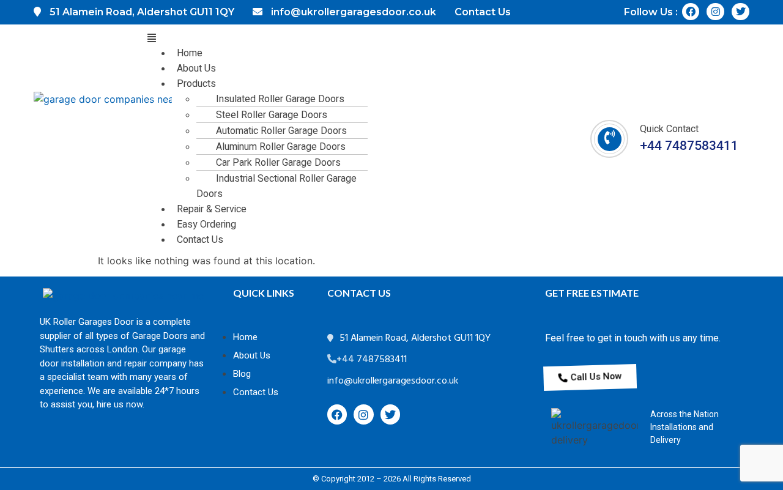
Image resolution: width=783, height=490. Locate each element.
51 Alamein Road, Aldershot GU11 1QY (415, 338)
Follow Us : (651, 12)
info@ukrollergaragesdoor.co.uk (392, 381)
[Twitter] (740, 12)
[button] (345, 38)
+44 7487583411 (689, 145)
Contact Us (200, 239)
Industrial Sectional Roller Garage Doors (276, 186)
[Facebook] (691, 12)
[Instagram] (715, 12)
